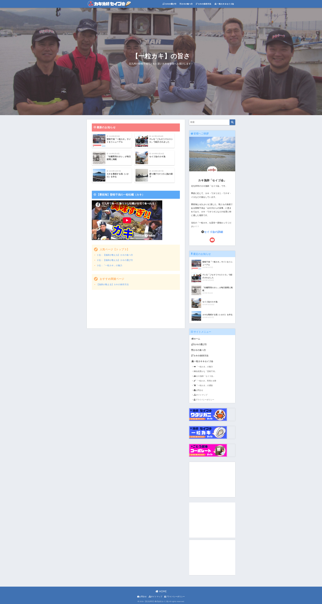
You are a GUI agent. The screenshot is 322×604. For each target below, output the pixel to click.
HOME (162, 591)
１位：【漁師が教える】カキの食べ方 (115, 255)
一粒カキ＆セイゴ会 (225, 4)
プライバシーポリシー (204, 400)
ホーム (197, 339)
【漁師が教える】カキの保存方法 (113, 284)
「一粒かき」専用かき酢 (206, 381)
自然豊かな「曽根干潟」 (206, 371)
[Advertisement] (136, 310)
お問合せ (199, 390)
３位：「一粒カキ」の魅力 (109, 265)
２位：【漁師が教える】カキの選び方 (115, 260)
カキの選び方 (170, 4)
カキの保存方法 (204, 4)
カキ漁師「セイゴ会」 (205, 376)
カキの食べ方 (187, 4)
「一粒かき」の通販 (204, 385)
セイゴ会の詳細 (213, 231)
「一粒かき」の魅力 (204, 367)
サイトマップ (201, 395)
